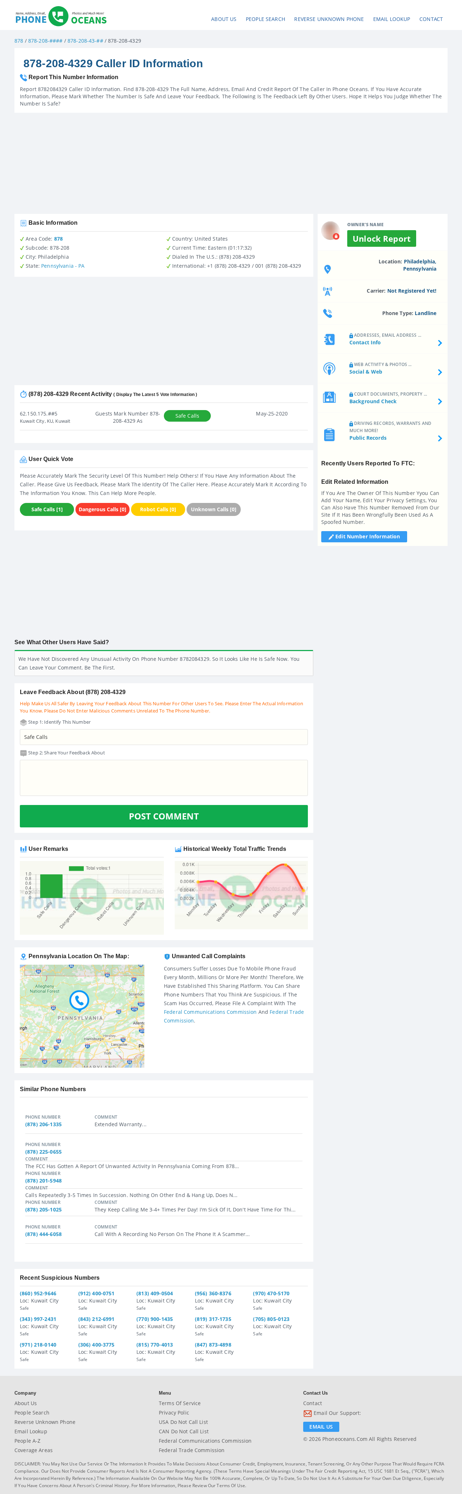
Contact (431, 19)
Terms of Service (180, 1403)
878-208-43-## (85, 40)
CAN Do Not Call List (184, 1431)
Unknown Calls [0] (213, 509)
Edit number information (367, 536)
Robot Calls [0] (158, 509)
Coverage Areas (33, 1450)
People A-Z (27, 1440)
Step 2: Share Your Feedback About (66, 752)
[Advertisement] (231, 163)
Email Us (321, 1426)
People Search (265, 19)
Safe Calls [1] (47, 509)
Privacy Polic (174, 1412)
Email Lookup (391, 19)
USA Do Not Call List (183, 1421)
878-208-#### (45, 40)
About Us (223, 19)
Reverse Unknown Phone (329, 19)
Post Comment (164, 816)
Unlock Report (382, 238)
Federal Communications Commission (210, 1011)
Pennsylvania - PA (62, 265)
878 (18, 40)
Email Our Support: (336, 1412)
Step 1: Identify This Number (59, 722)
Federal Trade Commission (192, 1450)
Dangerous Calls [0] (102, 509)
